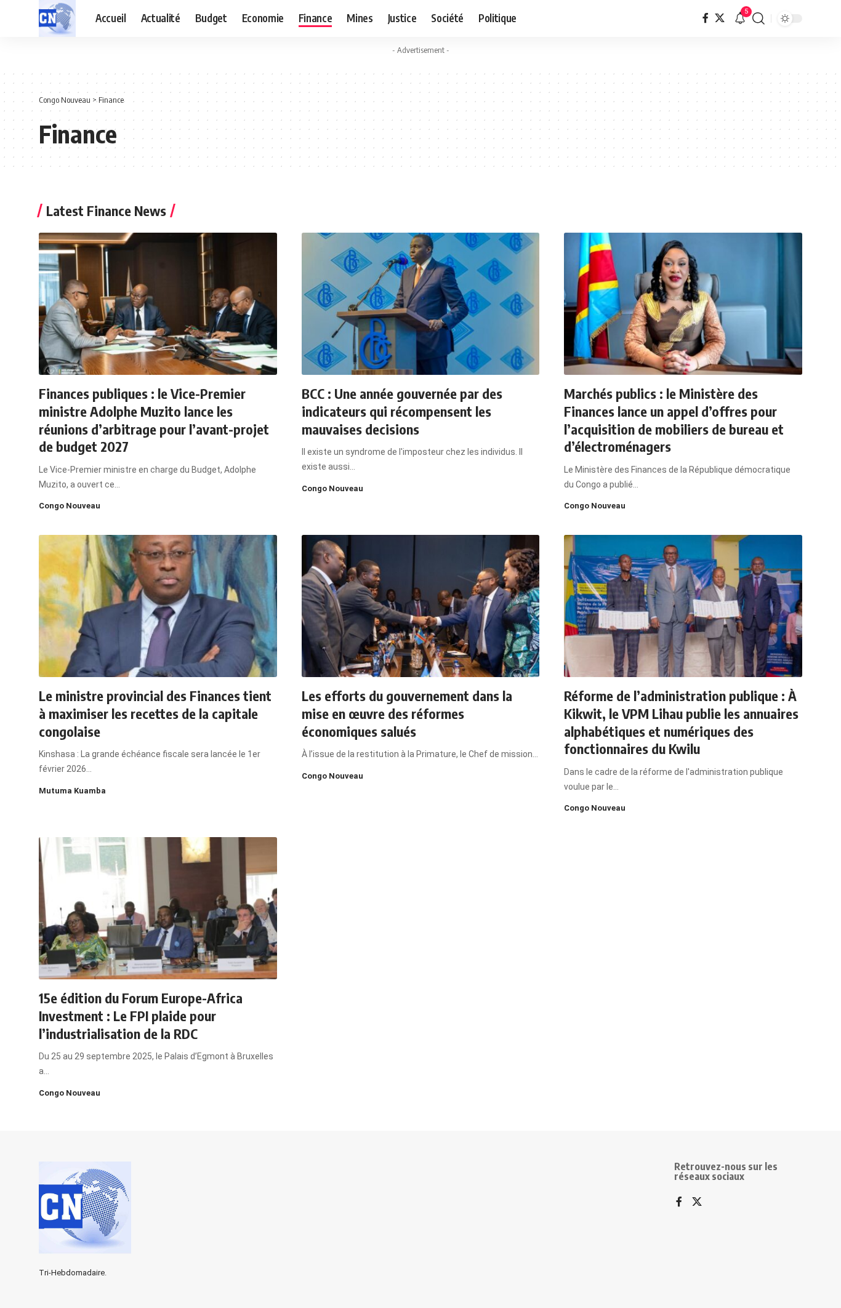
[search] (758, 18)
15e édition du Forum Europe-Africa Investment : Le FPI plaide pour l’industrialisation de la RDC (141, 1015)
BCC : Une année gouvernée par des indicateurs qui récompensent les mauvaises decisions (402, 411)
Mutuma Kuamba (72, 790)
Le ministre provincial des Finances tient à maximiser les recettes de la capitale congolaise (155, 713)
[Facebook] (705, 18)
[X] (720, 18)
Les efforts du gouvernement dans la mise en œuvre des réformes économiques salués (407, 713)
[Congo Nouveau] (57, 18)
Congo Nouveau (69, 505)
